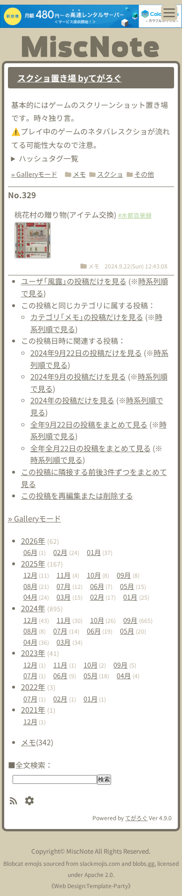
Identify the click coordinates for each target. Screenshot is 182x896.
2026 (33, 540)
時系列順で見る (56, 459)
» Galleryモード (34, 174)
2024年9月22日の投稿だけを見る (86, 352)
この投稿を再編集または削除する (77, 495)
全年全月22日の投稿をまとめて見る (90, 448)
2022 (33, 686)
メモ (79, 174)
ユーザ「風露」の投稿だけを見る (73, 281)
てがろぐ (136, 818)
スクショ (110, 174)
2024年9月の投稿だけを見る (78, 376)
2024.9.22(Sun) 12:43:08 (136, 266)
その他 (144, 174)
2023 (33, 652)
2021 (33, 709)
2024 (33, 608)
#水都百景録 (135, 215)
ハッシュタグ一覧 (48, 158)
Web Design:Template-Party (91, 885)
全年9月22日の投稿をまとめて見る (88, 424)
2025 (33, 563)
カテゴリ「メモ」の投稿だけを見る (86, 316)
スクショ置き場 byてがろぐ (69, 78)
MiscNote (79, 851)
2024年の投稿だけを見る (72, 400)
